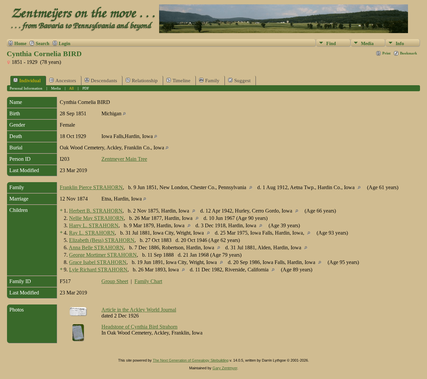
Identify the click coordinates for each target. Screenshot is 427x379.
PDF (85, 88)
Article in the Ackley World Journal (138, 309)
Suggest (242, 80)
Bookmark (408, 53)
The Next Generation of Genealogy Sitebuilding (191, 360)
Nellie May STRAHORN (96, 218)
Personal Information (26, 88)
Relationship (145, 80)
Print (386, 53)
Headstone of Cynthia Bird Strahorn (139, 327)
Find (331, 43)
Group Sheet (114, 281)
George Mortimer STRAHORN (103, 255)
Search (42, 43)
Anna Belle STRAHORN (96, 247)
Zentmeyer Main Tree (124, 159)
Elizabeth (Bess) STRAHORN (101, 240)
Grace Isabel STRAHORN (97, 262)
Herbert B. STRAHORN (95, 211)
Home (20, 43)
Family (212, 80)
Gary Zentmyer (224, 368)
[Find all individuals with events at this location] (124, 113)
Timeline (181, 80)
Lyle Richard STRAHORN (98, 269)
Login (64, 43)
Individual (30, 80)
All (71, 88)
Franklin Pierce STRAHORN (91, 187)
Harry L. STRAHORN (93, 225)
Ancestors (65, 80)
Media (367, 43)
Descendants (104, 80)
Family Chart (148, 281)
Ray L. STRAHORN (92, 233)
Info (400, 43)
